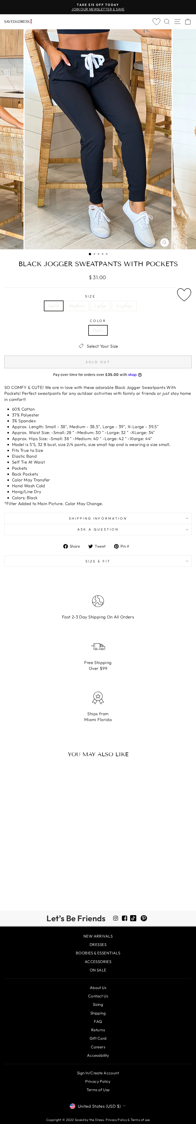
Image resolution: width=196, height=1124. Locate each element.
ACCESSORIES (98, 961)
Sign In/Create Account (98, 1073)
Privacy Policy (98, 1081)
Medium (77, 305)
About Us (98, 987)
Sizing (98, 1004)
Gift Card (98, 1038)
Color (98, 321)
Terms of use (140, 1120)
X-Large (124, 305)
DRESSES (98, 944)
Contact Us (98, 996)
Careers (98, 1047)
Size (90, 296)
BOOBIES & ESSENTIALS (98, 953)
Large (100, 305)
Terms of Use (98, 1089)
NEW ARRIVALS (98, 936)
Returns (98, 1029)
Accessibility (98, 1055)
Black (98, 330)
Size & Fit (98, 561)
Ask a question (98, 529)
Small (53, 305)
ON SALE (98, 970)
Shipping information (98, 518)
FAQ (98, 1021)
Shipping (98, 1013)
